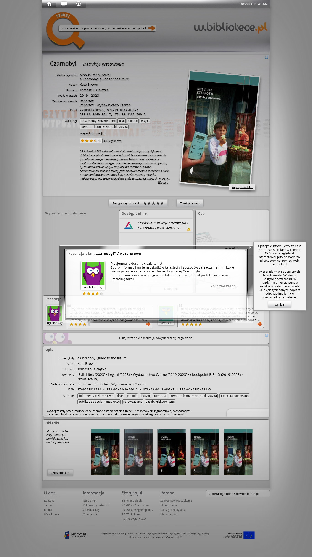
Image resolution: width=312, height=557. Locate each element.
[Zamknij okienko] (250, 247)
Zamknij (280, 304)
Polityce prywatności (277, 279)
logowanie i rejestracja (254, 3)
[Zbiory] (63, 4)
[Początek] (49, 4)
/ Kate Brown (118, 253)
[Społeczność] (78, 4)
